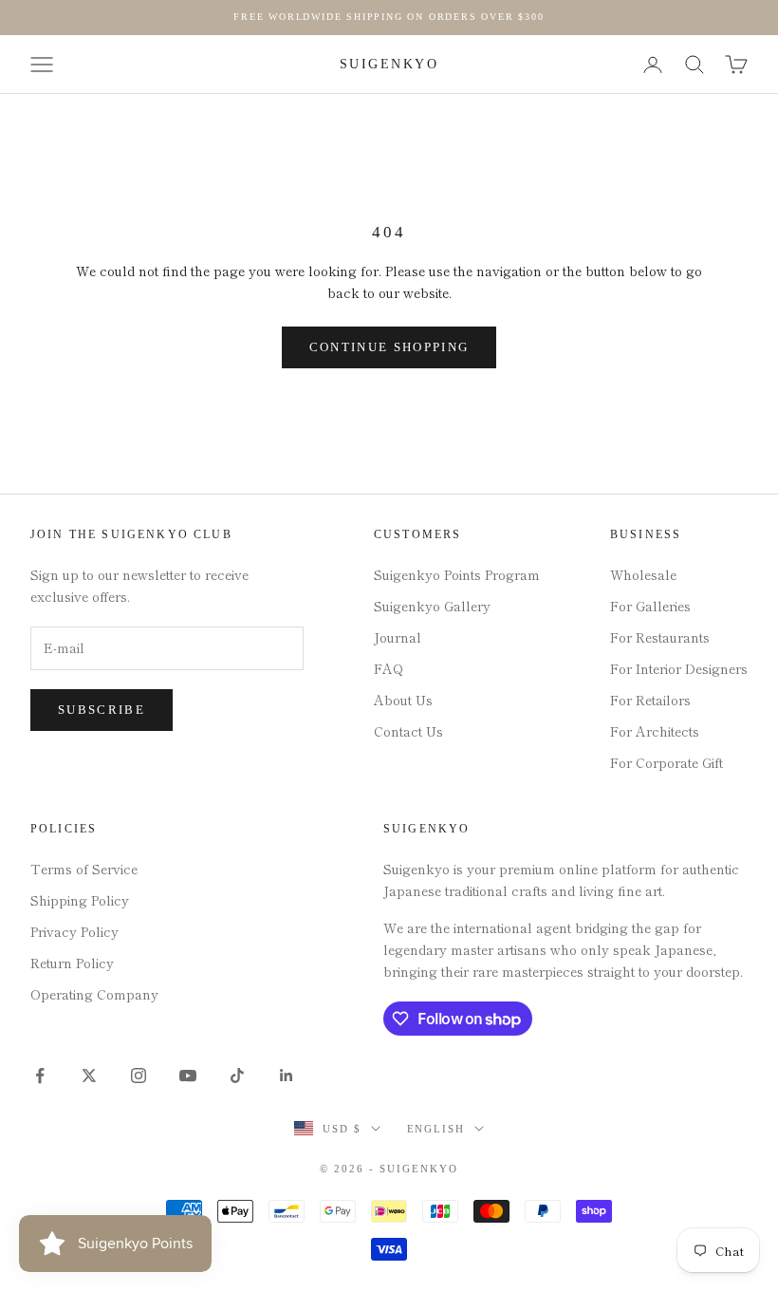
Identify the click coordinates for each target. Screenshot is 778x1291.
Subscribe (101, 709)
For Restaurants (660, 636)
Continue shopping (389, 347)
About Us (403, 699)
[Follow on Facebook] (39, 1075)
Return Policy (72, 962)
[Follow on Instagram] (138, 1075)
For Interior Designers (679, 668)
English (436, 1128)
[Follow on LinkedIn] (286, 1075)
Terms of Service (84, 868)
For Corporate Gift (666, 762)
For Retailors (650, 699)
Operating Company (94, 993)
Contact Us (408, 730)
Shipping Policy (79, 899)
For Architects (654, 730)
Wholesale (643, 574)
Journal (397, 636)
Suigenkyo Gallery (432, 605)
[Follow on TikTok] (237, 1075)
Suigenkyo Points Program (457, 574)
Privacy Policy (74, 931)
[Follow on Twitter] (89, 1075)
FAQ (388, 668)
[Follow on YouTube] (187, 1075)
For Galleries (650, 605)
